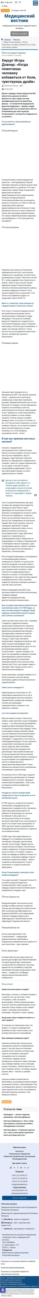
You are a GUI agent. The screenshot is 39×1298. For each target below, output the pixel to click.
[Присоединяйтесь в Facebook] (5, 2)
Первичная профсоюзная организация (19, 1156)
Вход (5, 6)
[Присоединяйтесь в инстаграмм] (2, 2)
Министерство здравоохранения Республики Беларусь (19, 1214)
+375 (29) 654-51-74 (19, 1190)
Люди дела (7, 1102)
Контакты (19, 1151)
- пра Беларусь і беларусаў (19, 1229)
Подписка (5, 10)
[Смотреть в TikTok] (11, 2)
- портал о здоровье (16, 1219)
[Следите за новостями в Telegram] (10, 2)
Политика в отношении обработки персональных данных (15, 1273)
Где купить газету (19, 1163)
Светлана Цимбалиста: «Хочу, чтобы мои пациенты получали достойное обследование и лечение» (19, 1123)
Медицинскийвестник (19, 18)
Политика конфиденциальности (11, 1282)
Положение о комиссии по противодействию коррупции (19, 1286)
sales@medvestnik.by (19, 1193)
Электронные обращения (19, 1154)
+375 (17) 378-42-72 (19, 1175)
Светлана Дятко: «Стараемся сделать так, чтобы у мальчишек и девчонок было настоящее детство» (19, 1132)
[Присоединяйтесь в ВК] (4, 2)
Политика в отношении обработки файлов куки (18, 1262)
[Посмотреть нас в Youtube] (7, 2)
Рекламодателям (19, 1159)
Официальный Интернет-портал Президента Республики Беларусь (19, 1208)
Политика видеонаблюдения (12, 1268)
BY (20, 2)
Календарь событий (18, 10)
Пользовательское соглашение (11, 1280)
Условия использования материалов (13, 1284)
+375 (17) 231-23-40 (19, 1181)
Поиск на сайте (20, 34)
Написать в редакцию (19, 1198)
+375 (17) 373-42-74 (19, 1178)
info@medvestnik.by (19, 1184)
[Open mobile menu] (35, 3)
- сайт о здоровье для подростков (15, 1224)
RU (16, 2)
